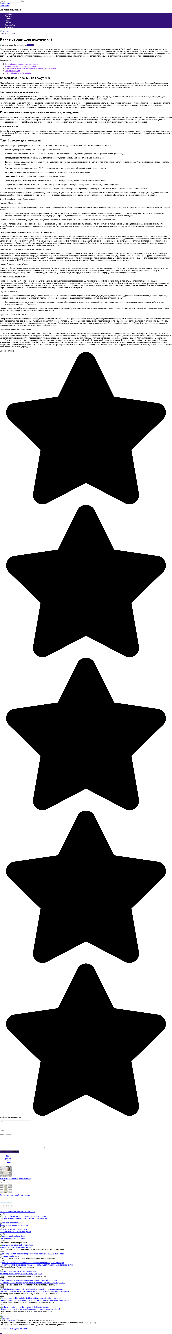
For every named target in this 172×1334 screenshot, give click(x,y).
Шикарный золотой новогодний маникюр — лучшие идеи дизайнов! (30, 1309)
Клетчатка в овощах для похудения (20, 66)
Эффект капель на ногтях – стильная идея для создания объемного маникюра (34, 1291)
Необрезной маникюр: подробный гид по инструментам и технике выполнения (35, 1300)
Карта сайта (10, 25)
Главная (8, 14)
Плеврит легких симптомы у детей (15, 1232)
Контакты (9, 27)
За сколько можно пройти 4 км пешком (17, 1212)
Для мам (8, 16)
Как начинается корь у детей (12, 1238)
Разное (8, 23)
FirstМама (4, 6)
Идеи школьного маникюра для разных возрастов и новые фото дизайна (32, 1283)
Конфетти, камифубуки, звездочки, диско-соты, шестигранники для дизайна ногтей (36, 1265)
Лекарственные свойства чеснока (15, 1195)
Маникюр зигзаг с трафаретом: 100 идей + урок (21, 1274)
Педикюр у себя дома (9, 1256)
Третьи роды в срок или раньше (14, 1225)
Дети (7, 20)
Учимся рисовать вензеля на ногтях (15, 1247)
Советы (8, 18)
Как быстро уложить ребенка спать (15, 1178)
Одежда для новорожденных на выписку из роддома (23, 1218)
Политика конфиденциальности (14, 1329)
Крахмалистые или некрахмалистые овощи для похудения (30, 68)
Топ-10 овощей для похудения (18, 73)
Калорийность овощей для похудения (21, 64)
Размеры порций (12, 71)
